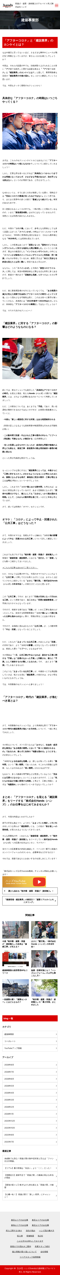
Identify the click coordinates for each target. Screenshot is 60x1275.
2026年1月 (9, 1114)
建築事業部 (9, 1034)
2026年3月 (9, 1100)
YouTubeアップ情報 (13, 1048)
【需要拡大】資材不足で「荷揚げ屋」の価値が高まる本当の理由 (29, 1176)
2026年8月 (9, 1065)
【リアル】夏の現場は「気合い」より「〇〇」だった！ (28, 1168)
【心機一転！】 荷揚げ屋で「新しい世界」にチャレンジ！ (27, 1195)
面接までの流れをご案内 (20, 1246)
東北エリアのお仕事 (40, 1225)
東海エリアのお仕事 (19, 1225)
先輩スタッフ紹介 (42, 1246)
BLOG (40, 1236)
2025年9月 (9, 1135)
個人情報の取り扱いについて (24, 1251)
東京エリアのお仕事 (19, 1220)
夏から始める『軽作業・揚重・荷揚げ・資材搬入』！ (31, 891)
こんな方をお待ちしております (30, 1241)
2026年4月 (9, 1093)
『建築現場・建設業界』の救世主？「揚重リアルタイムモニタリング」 (29, 900)
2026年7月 (9, 1072)
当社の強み (30, 1230)
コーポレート (10, 1041)
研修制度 (30, 1236)
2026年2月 (9, 1107)
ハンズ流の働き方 (46, 1230)
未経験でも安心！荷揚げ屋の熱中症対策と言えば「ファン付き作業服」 (29, 1159)
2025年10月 (9, 1128)
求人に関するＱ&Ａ (14, 1230)
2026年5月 (9, 1086)
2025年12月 (9, 1121)
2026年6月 (9, 1079)
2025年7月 (9, 1142)
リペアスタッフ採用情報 (30, 1257)
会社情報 (44, 1251)
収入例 (20, 1236)
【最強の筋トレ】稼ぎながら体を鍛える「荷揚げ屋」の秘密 (29, 1186)
